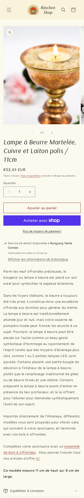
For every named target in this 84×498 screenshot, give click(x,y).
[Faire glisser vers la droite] (52, 133)
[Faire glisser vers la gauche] (32, 133)
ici (38, 458)
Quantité (9, 183)
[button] (9, 10)
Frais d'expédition (31, 175)
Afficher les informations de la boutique (38, 259)
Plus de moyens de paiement (42, 231)
